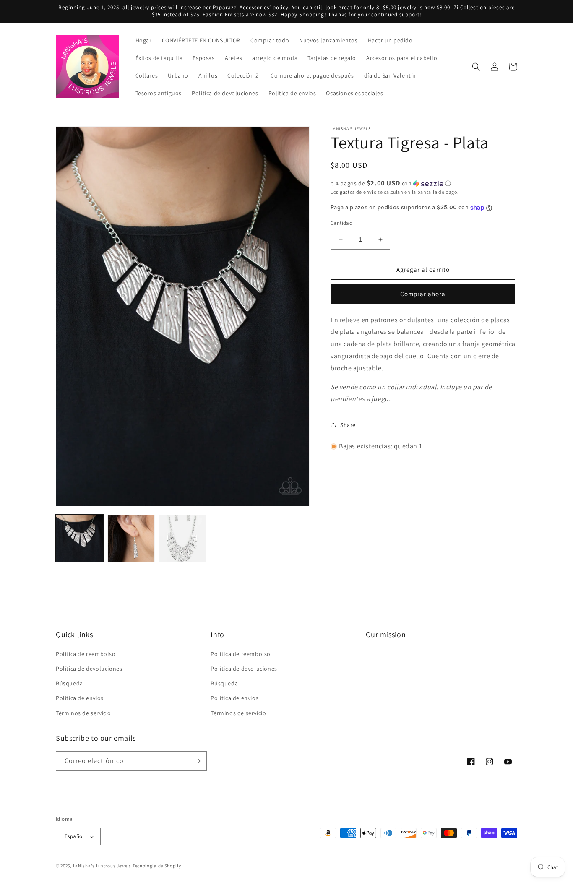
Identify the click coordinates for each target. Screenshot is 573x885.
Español (74, 836)
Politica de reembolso (86, 654)
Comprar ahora (422, 294)
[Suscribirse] (197, 761)
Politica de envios (80, 698)
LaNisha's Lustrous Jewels (102, 866)
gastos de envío (358, 192)
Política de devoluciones (89, 668)
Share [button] (348, 425)
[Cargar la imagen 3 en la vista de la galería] (182, 538)
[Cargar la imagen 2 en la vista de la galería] (131, 538)
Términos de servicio (83, 713)
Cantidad (341, 222)
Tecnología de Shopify (157, 866)
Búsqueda (69, 683)
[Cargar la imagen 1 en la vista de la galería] (79, 538)
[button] (476, 66)
